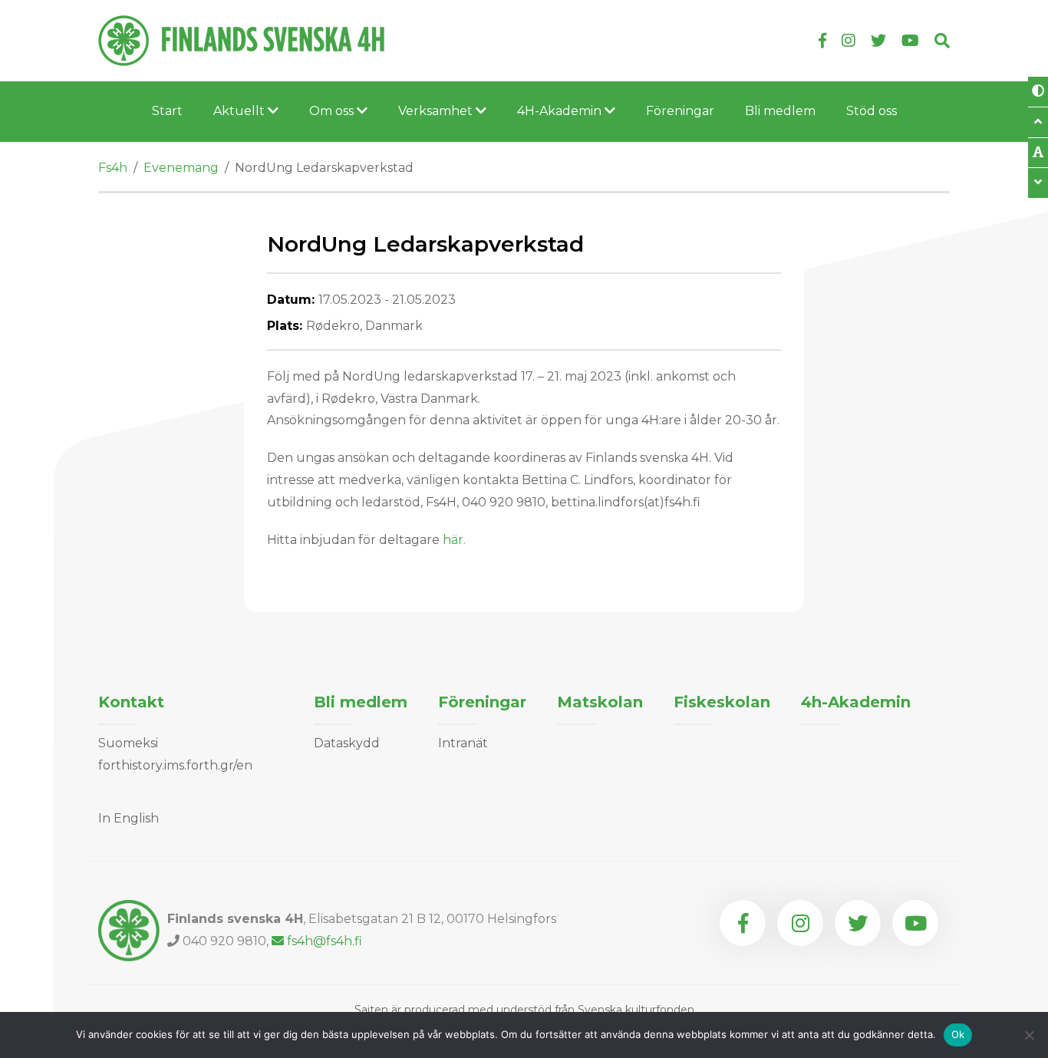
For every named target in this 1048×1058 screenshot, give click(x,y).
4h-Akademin (856, 702)
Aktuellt (240, 111)
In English (128, 818)
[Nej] (1028, 1035)
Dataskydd (347, 743)
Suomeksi (128, 743)
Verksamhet (437, 111)
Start (167, 111)
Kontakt (131, 702)
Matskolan (600, 702)
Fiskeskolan (722, 702)
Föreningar (680, 111)
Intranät (463, 743)
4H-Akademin (561, 111)
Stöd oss (871, 111)
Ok (958, 1034)
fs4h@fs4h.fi (324, 941)
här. (454, 539)
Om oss (333, 111)
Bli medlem (780, 111)
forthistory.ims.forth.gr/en (175, 765)
